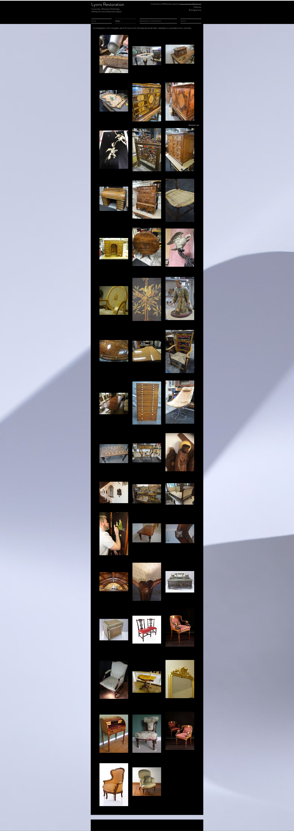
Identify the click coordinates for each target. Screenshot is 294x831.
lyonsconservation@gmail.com (190, 4)
